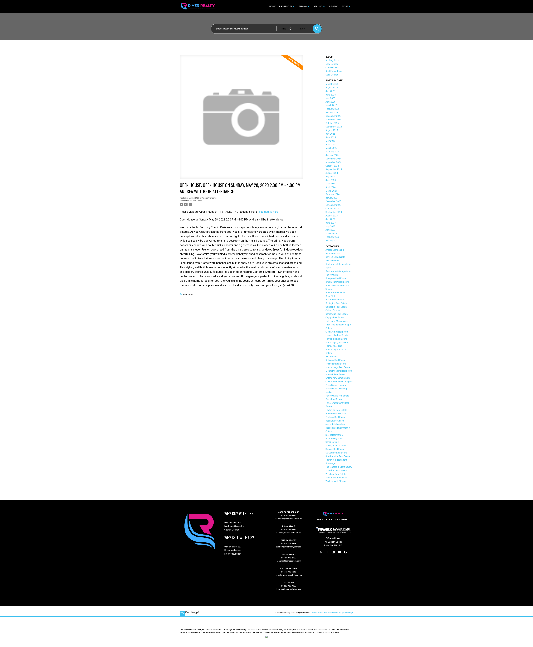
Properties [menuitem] (285, 6)
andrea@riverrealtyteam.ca (290, 519)
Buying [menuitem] (303, 6)
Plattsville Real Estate (336, 410)
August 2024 (331, 173)
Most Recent (331, 84)
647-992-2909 (290, 558)
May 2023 (330, 226)
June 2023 (330, 222)
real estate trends (334, 435)
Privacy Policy (317, 612)
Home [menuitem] (272, 6)
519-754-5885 (290, 529)
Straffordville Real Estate (337, 456)
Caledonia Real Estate (336, 307)
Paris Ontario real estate (337, 395)
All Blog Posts (332, 60)
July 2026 (330, 91)
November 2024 (333, 162)
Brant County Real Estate (337, 282)
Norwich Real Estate (335, 374)
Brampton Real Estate (335, 278)
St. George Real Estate (336, 452)
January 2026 (332, 112)
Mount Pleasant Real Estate (338, 371)
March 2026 (331, 105)
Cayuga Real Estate (334, 317)
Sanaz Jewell (332, 442)
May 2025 (330, 141)
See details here (268, 211)
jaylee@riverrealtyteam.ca (289, 589)
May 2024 (330, 183)
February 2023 (332, 237)
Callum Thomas (332, 310)
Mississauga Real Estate (337, 367)
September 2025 (333, 126)
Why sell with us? (232, 546)
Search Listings (231, 529)
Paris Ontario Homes (335, 385)
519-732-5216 (290, 572)
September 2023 (333, 212)
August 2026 (331, 87)
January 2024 (332, 198)
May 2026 (330, 98)
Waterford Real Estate (336, 470)
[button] (321, 552)
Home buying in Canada (336, 342)
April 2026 (330, 102)
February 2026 (332, 109)
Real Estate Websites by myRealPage (338, 612)
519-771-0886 (290, 515)
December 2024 (333, 158)
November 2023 (333, 205)
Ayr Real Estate (332, 253)
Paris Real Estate (195, 201)
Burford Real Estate (334, 299)
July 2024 (330, 176)
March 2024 (331, 190)
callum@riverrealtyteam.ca (290, 575)
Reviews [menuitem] (334, 6)
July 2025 (330, 133)
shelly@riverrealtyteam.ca (289, 547)
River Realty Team (334, 438)
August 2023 (331, 215)
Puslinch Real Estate (335, 417)
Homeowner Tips (333, 346)
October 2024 (332, 165)
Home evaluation (232, 550)
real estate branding (335, 424)
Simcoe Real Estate (335, 449)
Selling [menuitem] (318, 6)
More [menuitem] (345, 6)
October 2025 (332, 123)
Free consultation (232, 553)
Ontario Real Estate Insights (339, 381)
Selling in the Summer (336, 445)
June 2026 (330, 94)
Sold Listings (331, 74)
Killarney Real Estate (335, 360)
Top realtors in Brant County (338, 467)
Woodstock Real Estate (336, 477)
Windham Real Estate (335, 474)
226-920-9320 (290, 586)
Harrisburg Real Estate (336, 339)
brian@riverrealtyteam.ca (290, 533)
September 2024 (333, 169)
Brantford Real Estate (335, 292)
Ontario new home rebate (337, 378)
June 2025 (330, 137)
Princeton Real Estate (335, 413)
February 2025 (332, 151)
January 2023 (332, 240)
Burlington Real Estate (336, 303)
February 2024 (332, 194)
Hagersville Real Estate (336, 335)
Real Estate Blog (333, 71)
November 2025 (333, 119)
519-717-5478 (289, 543)
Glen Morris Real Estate (336, 331)
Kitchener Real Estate (335, 363)
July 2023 (330, 219)
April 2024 (330, 187)
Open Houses (332, 67)
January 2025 (332, 155)
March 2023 (331, 233)
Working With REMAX (335, 481)
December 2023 (333, 201)
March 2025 (331, 148)
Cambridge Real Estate (336, 314)
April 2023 (330, 230)
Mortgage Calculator (234, 526)
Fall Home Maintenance (336, 321)
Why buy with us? (232, 522)
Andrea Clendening (334, 250)
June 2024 (330, 180)
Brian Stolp (330, 296)
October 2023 (332, 208)
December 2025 (333, 116)
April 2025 (330, 144)
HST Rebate (331, 356)
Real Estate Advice (334, 420)
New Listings (331, 64)
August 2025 (331, 130)
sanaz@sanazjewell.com (290, 561)
